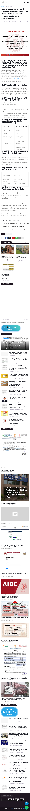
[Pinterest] (13, 238)
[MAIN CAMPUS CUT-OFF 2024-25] (15, 520)
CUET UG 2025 (8, 6)
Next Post (25, 319)
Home (2, 6)
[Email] (19, 238)
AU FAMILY (12, 328)
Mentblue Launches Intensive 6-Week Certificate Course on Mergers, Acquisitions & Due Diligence (18, 742)
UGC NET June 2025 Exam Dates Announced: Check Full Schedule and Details (14, 469)
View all (27, 242)
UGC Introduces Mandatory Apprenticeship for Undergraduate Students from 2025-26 (13, 699)
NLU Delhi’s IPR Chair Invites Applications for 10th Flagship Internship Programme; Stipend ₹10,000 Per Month (17, 421)
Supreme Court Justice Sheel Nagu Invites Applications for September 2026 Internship (17, 399)
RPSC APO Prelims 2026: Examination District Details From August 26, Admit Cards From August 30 (18, 406)
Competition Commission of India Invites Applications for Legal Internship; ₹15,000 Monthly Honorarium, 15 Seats (17, 383)
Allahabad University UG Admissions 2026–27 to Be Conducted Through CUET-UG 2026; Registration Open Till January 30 (18, 367)
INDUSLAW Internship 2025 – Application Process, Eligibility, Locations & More (19, 763)
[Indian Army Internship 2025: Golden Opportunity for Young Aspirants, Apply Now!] (15, 616)
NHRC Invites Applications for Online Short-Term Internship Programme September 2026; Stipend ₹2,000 (18, 770)
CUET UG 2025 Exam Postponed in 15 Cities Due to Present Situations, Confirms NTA (13, 502)
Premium (11, 808)
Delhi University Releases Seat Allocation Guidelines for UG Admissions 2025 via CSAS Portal (7, 275)
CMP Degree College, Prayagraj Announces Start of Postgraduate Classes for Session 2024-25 (17, 757)
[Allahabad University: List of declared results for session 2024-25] (15, 572)
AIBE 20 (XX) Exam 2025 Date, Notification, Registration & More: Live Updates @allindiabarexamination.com (11, 596)
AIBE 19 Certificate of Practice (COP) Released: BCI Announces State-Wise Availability (14, 639)
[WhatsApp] (16, 238)
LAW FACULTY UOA (9, 711)
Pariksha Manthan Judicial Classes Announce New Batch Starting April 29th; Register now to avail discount (18, 413)
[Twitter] (9, 238)
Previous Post (5, 319)
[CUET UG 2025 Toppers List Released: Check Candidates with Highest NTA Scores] (15, 544)
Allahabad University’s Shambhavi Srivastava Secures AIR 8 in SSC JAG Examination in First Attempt (13, 344)
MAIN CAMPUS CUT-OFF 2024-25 (9, 522)
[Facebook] (6, 238)
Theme (24, 808)
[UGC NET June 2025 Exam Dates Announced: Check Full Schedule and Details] (15, 466)
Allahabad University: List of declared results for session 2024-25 (13, 574)
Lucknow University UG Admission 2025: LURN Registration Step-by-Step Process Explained (18, 392)
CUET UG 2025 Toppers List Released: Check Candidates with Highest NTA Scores (12, 546)
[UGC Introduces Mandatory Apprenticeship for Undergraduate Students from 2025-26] (15, 697)
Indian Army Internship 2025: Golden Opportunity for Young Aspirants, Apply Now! (14, 618)
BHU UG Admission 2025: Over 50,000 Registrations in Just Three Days (22, 257)
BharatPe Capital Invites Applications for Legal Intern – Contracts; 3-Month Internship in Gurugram (18, 376)
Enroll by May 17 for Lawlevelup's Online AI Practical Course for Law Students (18, 353)
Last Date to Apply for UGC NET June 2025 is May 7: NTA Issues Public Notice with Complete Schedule (14, 677)
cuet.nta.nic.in (17, 78)
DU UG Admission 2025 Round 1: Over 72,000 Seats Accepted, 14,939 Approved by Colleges (7, 257)
